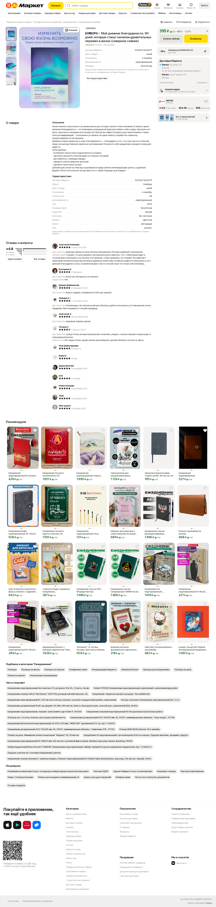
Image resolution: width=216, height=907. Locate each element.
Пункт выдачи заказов (182, 827)
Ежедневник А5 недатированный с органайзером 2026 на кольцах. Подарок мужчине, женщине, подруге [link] (158, 590)
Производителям (179, 823)
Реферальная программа (183, 818)
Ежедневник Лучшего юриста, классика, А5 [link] (53, 532)
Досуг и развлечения (76, 814)
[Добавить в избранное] (35, 430)
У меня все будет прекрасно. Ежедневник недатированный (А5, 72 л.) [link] (56, 590)
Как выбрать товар (129, 814)
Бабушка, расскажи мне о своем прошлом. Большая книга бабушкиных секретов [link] (124, 532)
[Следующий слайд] (75, 68)
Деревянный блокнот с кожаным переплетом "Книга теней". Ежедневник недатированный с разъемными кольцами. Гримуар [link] (57, 648)
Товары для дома (74, 840)
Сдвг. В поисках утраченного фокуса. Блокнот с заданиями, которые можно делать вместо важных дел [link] (23, 590)
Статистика (13, 901)
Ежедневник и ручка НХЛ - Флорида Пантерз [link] (89, 590)
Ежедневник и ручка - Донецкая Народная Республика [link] (155, 532)
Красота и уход (73, 849)
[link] (12, 669)
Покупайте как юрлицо (131, 823)
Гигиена (70, 827)
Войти (204, 5)
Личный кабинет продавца (132, 863)
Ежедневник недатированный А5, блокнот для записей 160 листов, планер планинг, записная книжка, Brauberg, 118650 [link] (23, 474)
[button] (97, 78)
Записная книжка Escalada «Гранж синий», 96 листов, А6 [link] (159, 474)
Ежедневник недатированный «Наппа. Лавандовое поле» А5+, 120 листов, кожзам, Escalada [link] (90, 474)
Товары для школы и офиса (79, 867)
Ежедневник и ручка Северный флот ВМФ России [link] (124, 590)
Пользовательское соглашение (38, 901)
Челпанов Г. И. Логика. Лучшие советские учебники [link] (90, 648)
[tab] (14, 13)
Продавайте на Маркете (131, 867)
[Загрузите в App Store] (7, 828)
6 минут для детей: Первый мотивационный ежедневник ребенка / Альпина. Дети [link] (193, 648)
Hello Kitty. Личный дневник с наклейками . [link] (158, 648)
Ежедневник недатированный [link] (187, 474)
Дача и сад (71, 858)
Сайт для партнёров (129, 876)
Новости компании (180, 814)
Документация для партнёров (134, 871)
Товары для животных (76, 876)
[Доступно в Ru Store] (36, 828)
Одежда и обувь (74, 836)
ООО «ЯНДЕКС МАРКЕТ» (200, 899)
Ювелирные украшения (77, 889)
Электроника (72, 832)
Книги (69, 862)
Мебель (69, 818)
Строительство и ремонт (78, 880)
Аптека (69, 845)
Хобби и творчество (75, 854)
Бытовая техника (74, 823)
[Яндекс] (208, 903)
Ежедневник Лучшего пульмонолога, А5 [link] (53, 474)
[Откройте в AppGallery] (27, 828)
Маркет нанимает (179, 832)
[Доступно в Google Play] (17, 828)
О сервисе (125, 827)
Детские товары (74, 884)
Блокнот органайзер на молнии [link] (190, 532)
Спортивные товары (76, 871)
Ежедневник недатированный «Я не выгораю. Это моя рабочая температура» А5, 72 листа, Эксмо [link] (90, 532)
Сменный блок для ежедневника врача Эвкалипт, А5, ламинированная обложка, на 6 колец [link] (125, 474)
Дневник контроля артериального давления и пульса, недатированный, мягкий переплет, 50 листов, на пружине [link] (124, 648)
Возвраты (124, 832)
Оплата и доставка (129, 818)
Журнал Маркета (128, 836)
